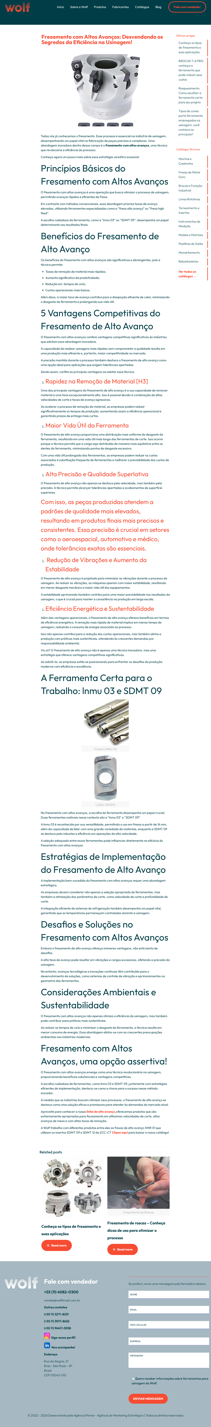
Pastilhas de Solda (191, 244)
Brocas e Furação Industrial (190, 188)
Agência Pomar (84, 1415)
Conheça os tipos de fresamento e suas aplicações (190, 47)
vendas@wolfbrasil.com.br (62, 1300)
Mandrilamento (189, 252)
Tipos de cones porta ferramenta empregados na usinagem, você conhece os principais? (191, 122)
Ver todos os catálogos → (187, 274)
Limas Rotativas (189, 199)
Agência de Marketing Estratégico (120, 1415)
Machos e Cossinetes (186, 161)
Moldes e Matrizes (191, 235)
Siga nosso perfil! (63, 1337)
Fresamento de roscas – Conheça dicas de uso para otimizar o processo (136, 1230)
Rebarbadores (188, 261)
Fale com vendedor (187, 7)
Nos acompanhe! (63, 1347)
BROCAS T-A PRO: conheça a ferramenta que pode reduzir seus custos (191, 70)
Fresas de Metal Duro (189, 174)
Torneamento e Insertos (189, 210)
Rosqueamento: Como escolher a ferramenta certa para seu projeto (191, 95)
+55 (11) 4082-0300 (61, 1291)
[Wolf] (17, 7)
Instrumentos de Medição (189, 223)
